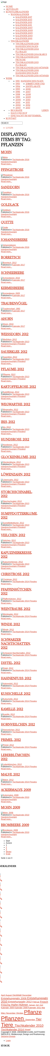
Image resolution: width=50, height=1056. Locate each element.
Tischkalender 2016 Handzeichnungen (27, 45)
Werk (9, 78)
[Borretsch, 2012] (9, 263)
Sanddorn (10, 187)
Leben (45, 110)
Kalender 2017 (24, 17)
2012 (28, 105)
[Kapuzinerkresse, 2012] (12, 562)
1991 (18, 81)
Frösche (6, 1004)
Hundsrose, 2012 (15, 439)
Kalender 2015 (24, 19)
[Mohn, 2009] (7, 813)
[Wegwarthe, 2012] (9, 410)
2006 (28, 89)
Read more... (6, 164)
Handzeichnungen (32, 81)
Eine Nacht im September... (26, 115)
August (9, 995)
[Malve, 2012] (7, 780)
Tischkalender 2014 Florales (24, 582)
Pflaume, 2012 (12, 369)
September (30, 1019)
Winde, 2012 (10, 624)
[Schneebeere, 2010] (10, 278)
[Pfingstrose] (7, 175)
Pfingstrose (12, 170)
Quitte (7, 222)
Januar (32, 1005)
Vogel (27, 1029)
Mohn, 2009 (10, 807)
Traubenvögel (14, 303)
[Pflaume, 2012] (8, 374)
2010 (28, 99)
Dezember (27, 995)
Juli (37, 1005)
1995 (18, 89)
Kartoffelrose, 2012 (18, 387)
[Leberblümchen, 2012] (11, 764)
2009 (28, 97)
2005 (28, 86)
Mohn (6, 152)
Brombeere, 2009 (15, 825)
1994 (18, 86)
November (11, 1013)
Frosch (44, 1001)
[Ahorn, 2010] (7, 324)
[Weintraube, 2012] (9, 614)
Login (8, 1041)
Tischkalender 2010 (29, 1025)
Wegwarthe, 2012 (15, 404)
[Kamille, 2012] (8, 714)
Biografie (16, 110)
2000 (18, 99)
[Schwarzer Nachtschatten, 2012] (15, 653)
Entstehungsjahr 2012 (20, 1001)
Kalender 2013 (24, 22)
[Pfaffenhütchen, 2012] (11, 599)
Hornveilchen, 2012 (18, 724)
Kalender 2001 (24, 38)
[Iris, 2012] (6, 427)
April (3, 995)
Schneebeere (12, 273)
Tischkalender (20, 41)
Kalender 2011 (24, 25)
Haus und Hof (19, 113)
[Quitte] (4, 228)
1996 (18, 91)
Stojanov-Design (8, 1036)
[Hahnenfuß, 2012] (9, 684)
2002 (18, 105)
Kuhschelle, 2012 (15, 694)
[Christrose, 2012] (9, 579)
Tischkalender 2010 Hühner (32, 75)
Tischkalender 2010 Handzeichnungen (27, 71)
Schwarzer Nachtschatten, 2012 (16, 643)
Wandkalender (20, 14)
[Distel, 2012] (7, 668)
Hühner (24, 1004)
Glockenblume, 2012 (18, 457)
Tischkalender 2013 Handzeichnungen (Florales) (15, 343)
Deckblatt (17, 995)
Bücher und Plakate (38, 85)
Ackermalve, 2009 (16, 790)
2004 (28, 83)
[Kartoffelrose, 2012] (10, 392)
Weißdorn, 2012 (15, 334)
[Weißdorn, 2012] (9, 339)
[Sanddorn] (6, 192)
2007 (28, 91)
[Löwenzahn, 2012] (9, 480)
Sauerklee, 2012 (14, 352)
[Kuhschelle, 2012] (9, 699)
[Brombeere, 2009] (9, 830)
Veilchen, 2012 (13, 535)
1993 (18, 83)
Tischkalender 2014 (13, 1029)
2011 (28, 102)
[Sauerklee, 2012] (9, 357)
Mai (43, 1007)
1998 (18, 94)
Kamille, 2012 (12, 709)
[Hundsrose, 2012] (9, 445)
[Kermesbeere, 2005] (10, 293)
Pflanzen (13, 1018)
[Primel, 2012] (7, 745)
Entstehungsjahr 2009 (14, 998)
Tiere (8, 1025)
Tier (39, 1019)
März (3, 1013)
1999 (18, 97)
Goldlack (10, 205)
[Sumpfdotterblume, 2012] (12, 523)
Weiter (8, 852)
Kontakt (11, 118)
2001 (18, 102)
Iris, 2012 (8, 422)
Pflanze (33, 1012)
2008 (28, 94)
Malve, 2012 (10, 774)
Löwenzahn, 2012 (15, 474)
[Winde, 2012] (7, 630)
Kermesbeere (12, 288)
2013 (28, 107)
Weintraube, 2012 (15, 609)
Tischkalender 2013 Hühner (32, 67)
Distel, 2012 (10, 663)
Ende (8, 854)
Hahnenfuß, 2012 (16, 678)
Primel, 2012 (11, 740)
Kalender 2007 (24, 27)
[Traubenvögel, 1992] (10, 309)
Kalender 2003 (24, 35)
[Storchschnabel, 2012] (11, 501)
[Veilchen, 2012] (8, 540)
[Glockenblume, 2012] (11, 462)
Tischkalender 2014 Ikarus (31, 54)
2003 (18, 107)
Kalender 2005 (24, 33)
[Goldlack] (6, 210)
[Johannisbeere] (8, 245)
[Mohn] (4, 157)
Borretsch (11, 257)
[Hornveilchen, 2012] (10, 730)
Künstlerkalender (17, 11)
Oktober (20, 1013)
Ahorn (7, 319)
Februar (36, 1002)
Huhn (15, 1004)
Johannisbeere (14, 240)
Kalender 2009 (24, 30)
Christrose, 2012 (15, 574)
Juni (41, 1005)
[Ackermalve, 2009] (9, 795)
